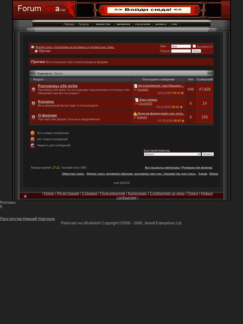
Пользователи (112, 193)
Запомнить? (204, 46)
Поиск (192, 193)
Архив (202, 174)
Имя (163, 46)
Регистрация (68, 193)
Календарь (137, 193)
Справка (89, 193)
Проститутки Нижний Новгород (27, 219)
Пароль (165, 51)
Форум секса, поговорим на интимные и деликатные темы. (75, 47)
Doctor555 (145, 103)
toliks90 (142, 117)
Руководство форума (197, 167)
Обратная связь (73, 174)
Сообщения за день (167, 193)
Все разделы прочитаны (162, 167)
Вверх (214, 174)
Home (49, 193)
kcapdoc (143, 89)
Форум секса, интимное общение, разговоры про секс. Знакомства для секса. (141, 174)
